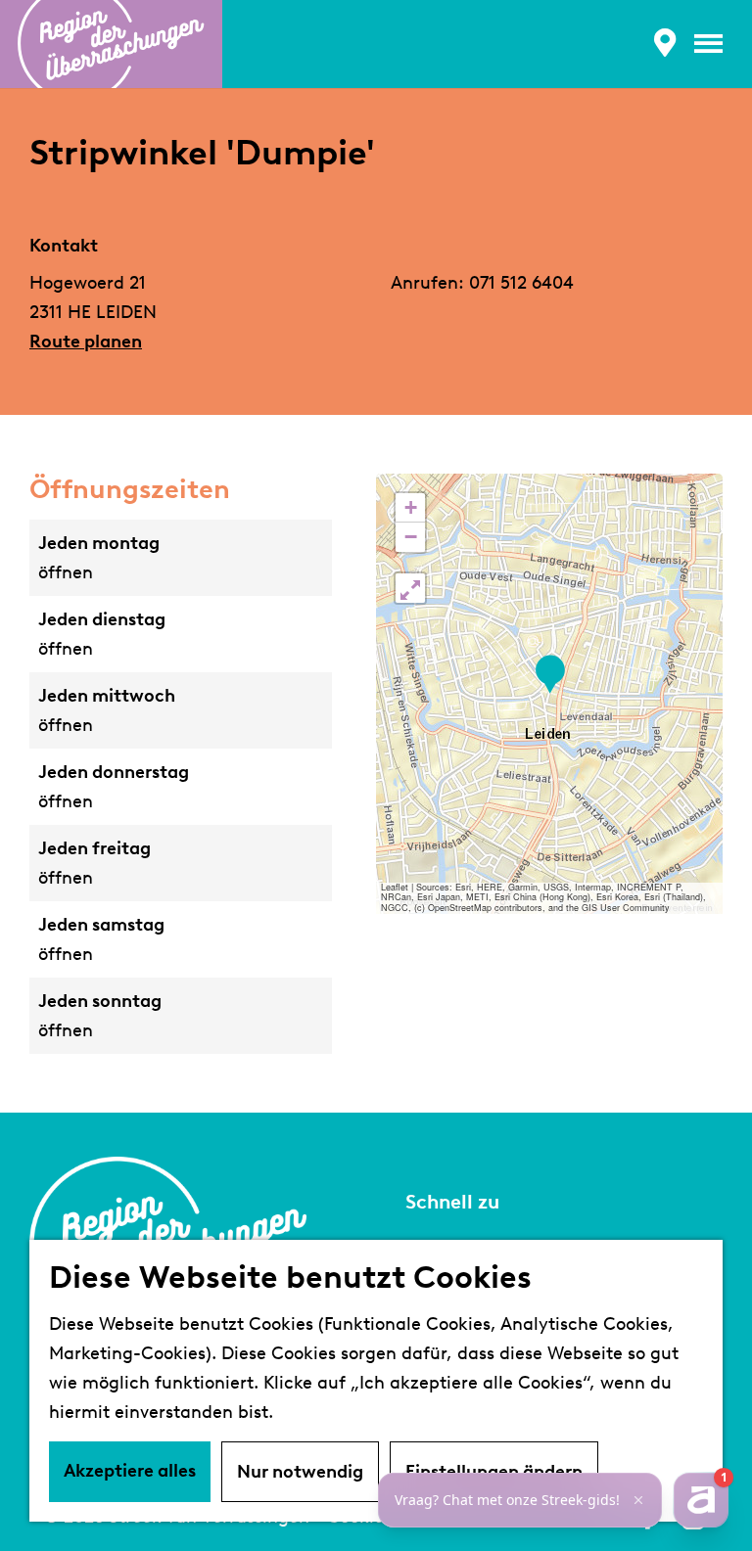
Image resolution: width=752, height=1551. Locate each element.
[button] (550, 675)
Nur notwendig (300, 1472)
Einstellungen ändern (494, 1472)
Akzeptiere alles (130, 1471)
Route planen (85, 341)
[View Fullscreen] (410, 588)
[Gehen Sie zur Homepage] (111, 44)
